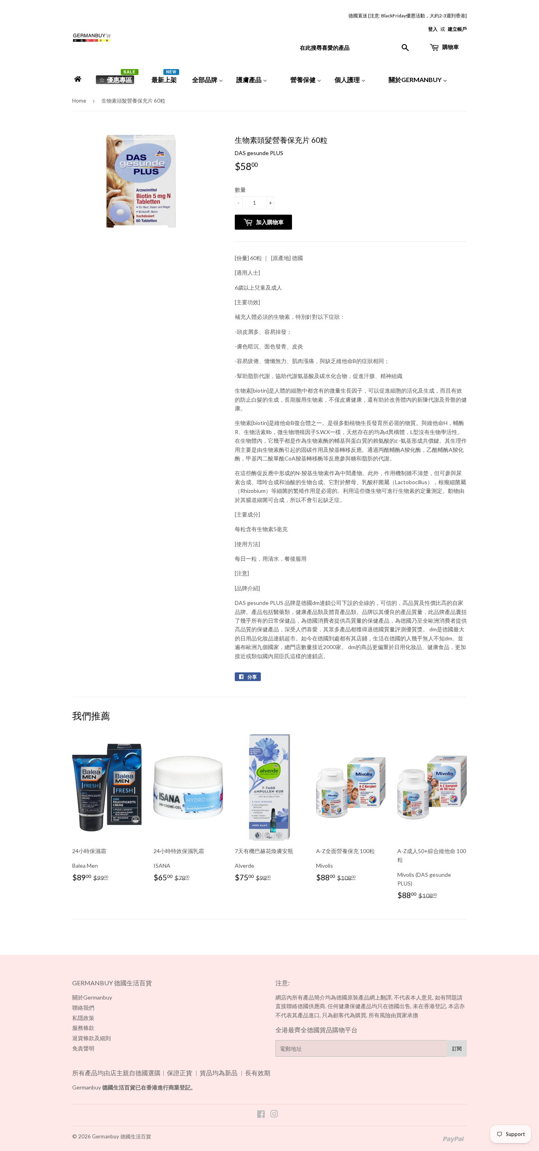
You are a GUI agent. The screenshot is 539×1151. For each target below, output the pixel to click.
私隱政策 (83, 1017)
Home (79, 100)
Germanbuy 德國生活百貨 (121, 1136)
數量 (240, 189)
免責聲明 (83, 1048)
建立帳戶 (457, 29)
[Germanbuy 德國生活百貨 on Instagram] (274, 1115)
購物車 (450, 46)
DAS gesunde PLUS (259, 153)
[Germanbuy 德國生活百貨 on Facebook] (261, 1115)
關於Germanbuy (92, 997)
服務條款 (83, 1027)
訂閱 (457, 1049)
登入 (433, 29)
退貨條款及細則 (91, 1038)
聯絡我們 (83, 1007)
